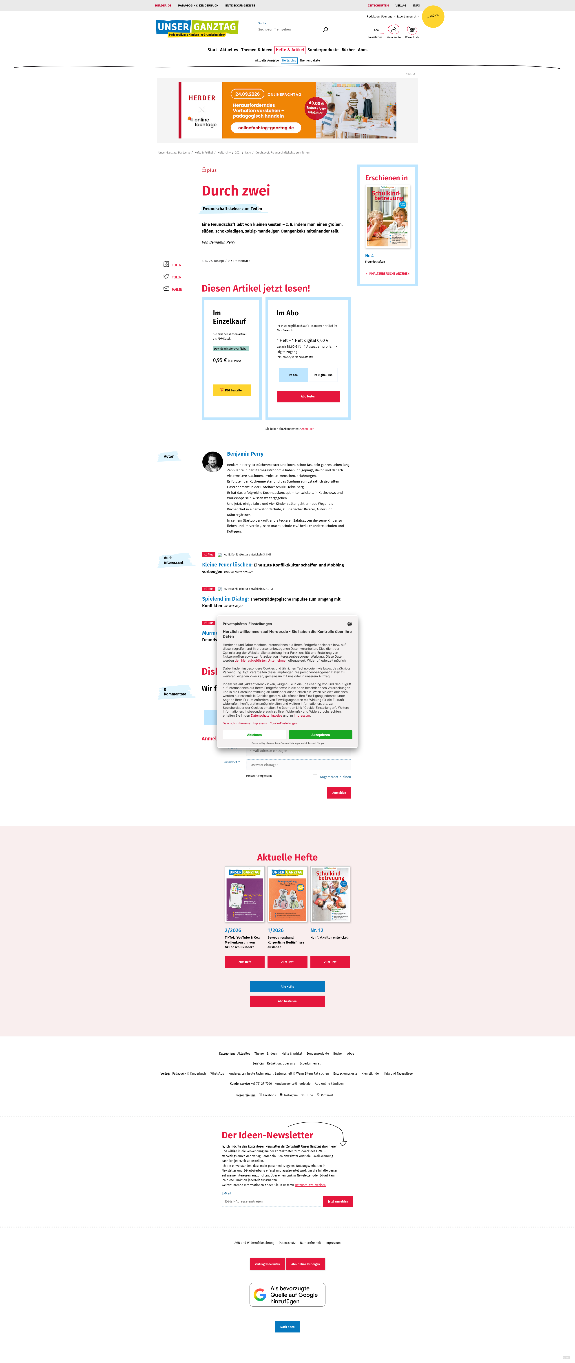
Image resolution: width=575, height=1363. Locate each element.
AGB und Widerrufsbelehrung (254, 1243)
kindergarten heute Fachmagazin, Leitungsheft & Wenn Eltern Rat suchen (279, 1073)
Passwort (231, 762)
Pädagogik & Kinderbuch (198, 5)
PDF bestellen (234, 390)
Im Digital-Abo (323, 375)
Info (416, 5)
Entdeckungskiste (240, 5)
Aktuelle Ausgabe (267, 60)
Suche (262, 23)
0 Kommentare (239, 261)
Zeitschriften (378, 5)
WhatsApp (217, 1073)
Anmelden (307, 428)
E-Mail (234, 748)
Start (212, 49)
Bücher (348, 49)
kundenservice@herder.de (292, 1084)
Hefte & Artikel (290, 49)
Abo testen (308, 396)
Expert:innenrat (406, 16)
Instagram (291, 1095)
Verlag (401, 5)
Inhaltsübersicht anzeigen (389, 274)
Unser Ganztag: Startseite (174, 152)
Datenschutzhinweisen (310, 1185)
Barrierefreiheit (310, 1243)
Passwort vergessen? (259, 775)
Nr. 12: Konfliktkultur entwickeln (242, 554)
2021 (238, 152)
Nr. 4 (248, 152)
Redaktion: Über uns (379, 16)
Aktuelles (229, 49)
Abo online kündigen (329, 1084)
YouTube (307, 1095)
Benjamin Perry (222, 242)
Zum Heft (245, 962)
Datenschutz (287, 1243)
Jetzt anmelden (338, 1201)
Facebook (269, 1095)
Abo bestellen (287, 1001)
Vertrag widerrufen (267, 1264)
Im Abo (293, 375)
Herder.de (163, 5)
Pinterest (327, 1095)
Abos (362, 49)
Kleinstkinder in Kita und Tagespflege (387, 1073)
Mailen (177, 290)
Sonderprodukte (322, 49)
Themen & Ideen (256, 49)
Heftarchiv (289, 60)
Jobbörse (433, 16)
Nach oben (287, 1327)
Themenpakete (310, 60)
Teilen (176, 265)
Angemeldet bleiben (335, 777)
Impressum (333, 1243)
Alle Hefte (287, 986)
